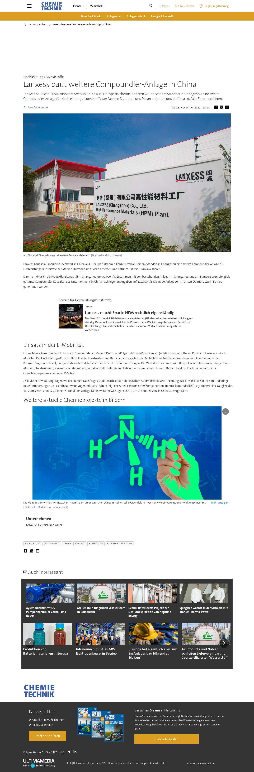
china (67, 543)
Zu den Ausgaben (167, 739)
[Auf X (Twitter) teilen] (222, 107)
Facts (162, 763)
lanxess (80, 543)
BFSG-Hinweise (110, 763)
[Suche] (150, 6)
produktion (32, 543)
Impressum (94, 763)
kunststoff (96, 543)
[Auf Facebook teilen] (216, 107)
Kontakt (154, 763)
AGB (69, 763)
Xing (70, 751)
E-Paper (165, 6)
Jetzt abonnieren (47, 736)
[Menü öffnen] (29, 6)
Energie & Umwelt (162, 16)
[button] (30, 643)
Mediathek (96, 6)
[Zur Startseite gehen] (51, 6)
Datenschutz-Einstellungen (134, 763)
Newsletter (187, 6)
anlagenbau (51, 543)
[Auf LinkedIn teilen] (227, 107)
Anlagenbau (114, 16)
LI (75, 751)
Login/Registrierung (217, 6)
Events (77, 6)
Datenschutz (80, 763)
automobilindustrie (119, 543)
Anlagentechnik (136, 16)
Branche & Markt (91, 16)
